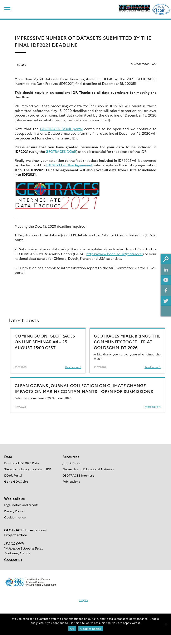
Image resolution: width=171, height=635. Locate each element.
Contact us (13, 559)
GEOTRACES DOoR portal (61, 128)
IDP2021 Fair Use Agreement (69, 165)
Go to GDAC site (16, 481)
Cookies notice (15, 517)
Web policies (14, 498)
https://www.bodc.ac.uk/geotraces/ (114, 253)
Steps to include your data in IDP (27, 469)
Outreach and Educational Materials (88, 469)
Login (83, 599)
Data (8, 456)
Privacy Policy (14, 511)
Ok (72, 628)
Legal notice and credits (21, 505)
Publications (71, 481)
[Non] (166, 624)
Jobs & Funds (71, 463)
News (22, 65)
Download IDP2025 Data (21, 463)
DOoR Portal (13, 475)
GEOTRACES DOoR (61, 151)
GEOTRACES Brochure (78, 475)
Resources (71, 456)
